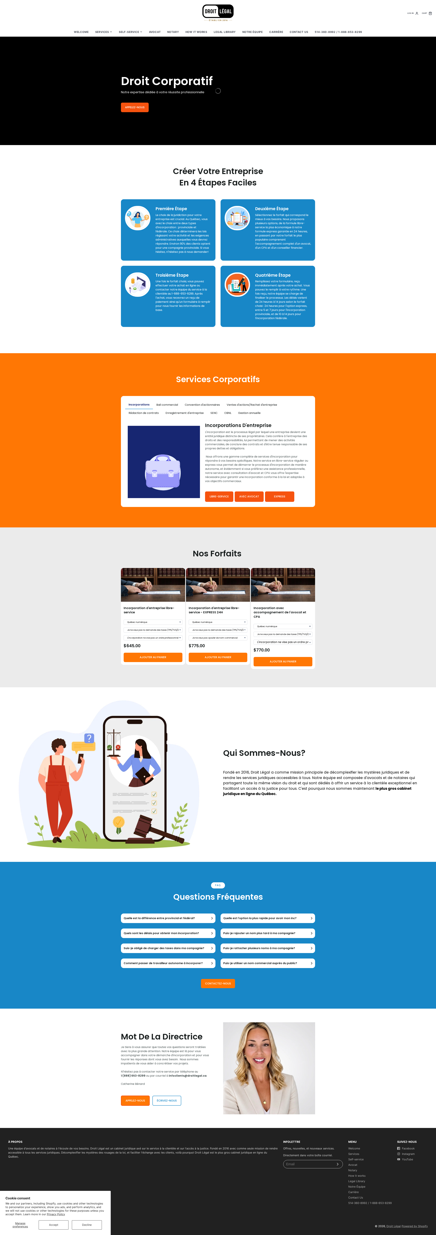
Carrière (276, 32)
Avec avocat (249, 496)
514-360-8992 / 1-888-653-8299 (338, 32)
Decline (87, 1224)
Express (279, 496)
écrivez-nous (167, 1101)
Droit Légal (393, 1226)
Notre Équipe (252, 32)
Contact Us (299, 32)
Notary (173, 32)
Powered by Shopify (415, 1226)
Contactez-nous (218, 983)
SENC (214, 413)
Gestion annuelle (249, 413)
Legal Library (225, 32)
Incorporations (139, 405)
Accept (53, 1224)
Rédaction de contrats (144, 413)
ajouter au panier (153, 657)
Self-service (129, 32)
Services (102, 32)
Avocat (155, 32)
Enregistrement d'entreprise (185, 413)
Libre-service (219, 496)
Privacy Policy (56, 1214)
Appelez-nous (135, 107)
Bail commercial (167, 405)
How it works (196, 32)
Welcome (81, 32)
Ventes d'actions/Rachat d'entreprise (252, 405)
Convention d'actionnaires (202, 405)
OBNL (227, 413)
